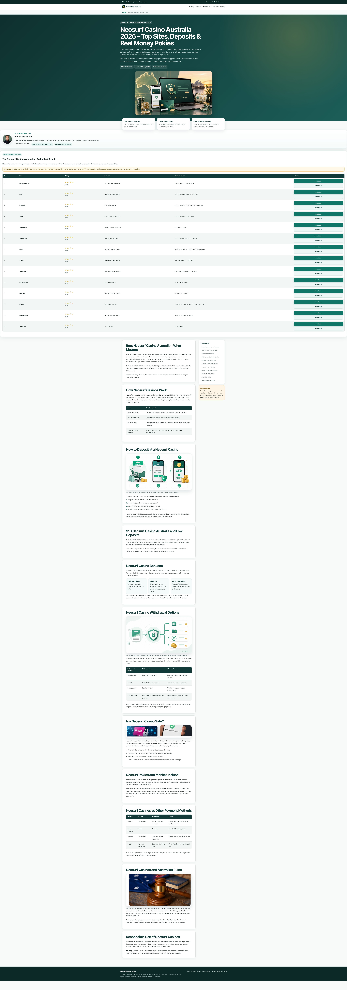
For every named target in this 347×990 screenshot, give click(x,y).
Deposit (198, 7)
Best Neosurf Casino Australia (210, 347)
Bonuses (216, 7)
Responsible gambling (219, 971)
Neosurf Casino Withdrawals (210, 364)
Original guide (196, 971)
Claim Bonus (318, 181)
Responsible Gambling (208, 380)
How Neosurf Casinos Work (210, 350)
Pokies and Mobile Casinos (209, 370)
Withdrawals (207, 7)
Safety (222, 7)
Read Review (318, 185)
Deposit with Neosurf (208, 353)
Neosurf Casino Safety (208, 367)
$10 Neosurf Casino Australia (210, 357)
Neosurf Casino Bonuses (209, 360)
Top (188, 971)
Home (124, 12)
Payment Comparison (208, 374)
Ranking (191, 7)
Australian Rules (206, 377)
